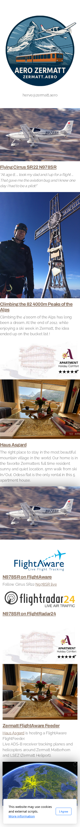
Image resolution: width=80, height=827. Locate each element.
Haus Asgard (13, 444)
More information (22, 816)
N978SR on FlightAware (27, 577)
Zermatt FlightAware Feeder (31, 725)
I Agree (63, 811)
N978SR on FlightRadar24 (29, 613)
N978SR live (46, 584)
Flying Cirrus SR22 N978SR (28, 167)
